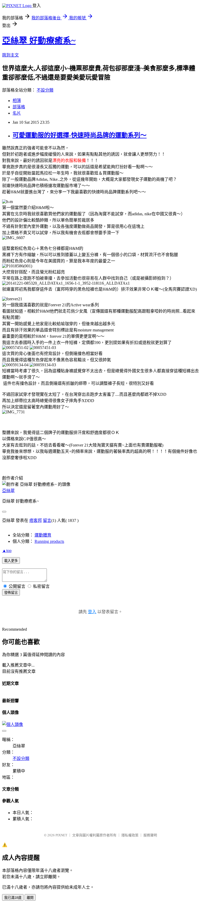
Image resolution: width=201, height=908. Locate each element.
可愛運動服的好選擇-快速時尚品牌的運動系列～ (80, 135)
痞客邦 (35, 520)
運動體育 (43, 535)
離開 (30, 898)
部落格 (19, 107)
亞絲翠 (8, 490)
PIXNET (61, 835)
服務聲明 (150, 835)
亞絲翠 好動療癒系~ (39, 40)
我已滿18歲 (12, 898)
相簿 (17, 100)
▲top (7, 550)
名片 (17, 113)
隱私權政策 (129, 835)
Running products (49, 541)
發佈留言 (11, 593)
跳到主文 (10, 55)
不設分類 (45, 90)
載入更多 (11, 561)
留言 (47, 520)
